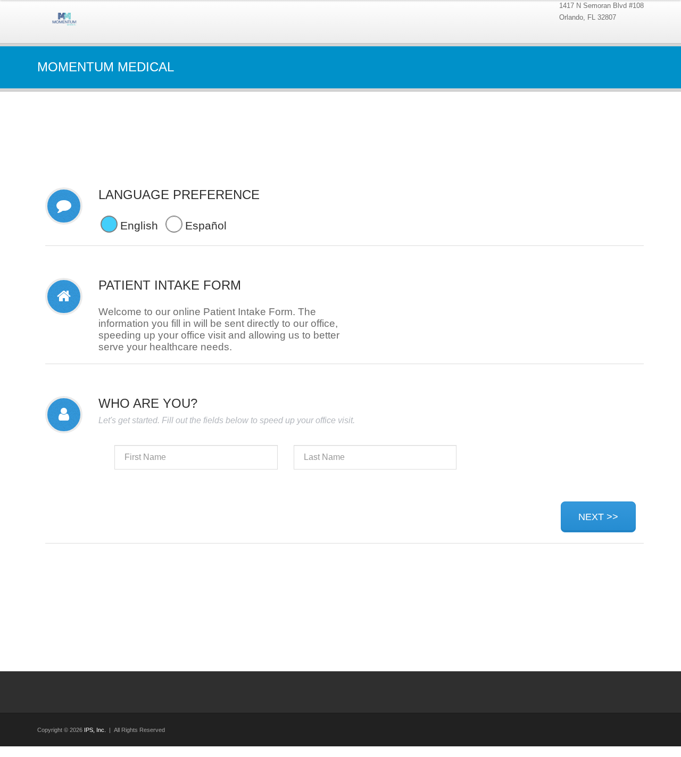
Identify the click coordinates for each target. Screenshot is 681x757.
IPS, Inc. (95, 730)
